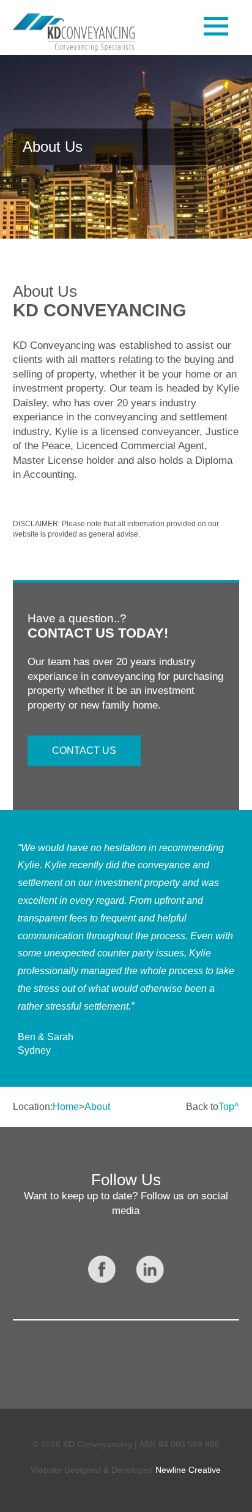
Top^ (228, 1106)
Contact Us (84, 750)
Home (66, 1106)
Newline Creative (188, 1470)
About (97, 1106)
